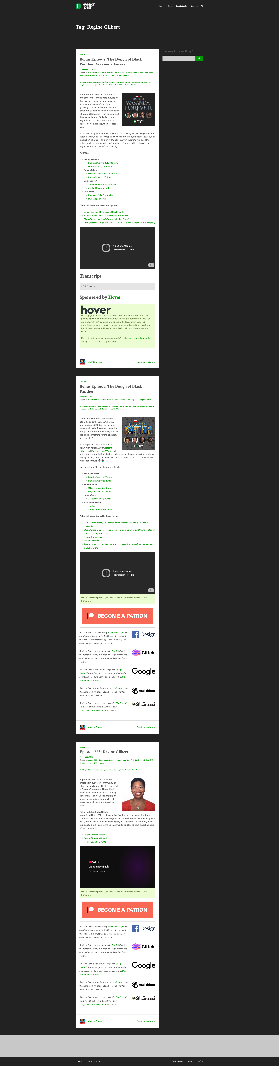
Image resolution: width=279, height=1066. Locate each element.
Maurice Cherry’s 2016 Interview (103, 163)
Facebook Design (116, 632)
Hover (114, 297)
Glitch (114, 651)
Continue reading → (146, 362)
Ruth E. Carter (97, 75)
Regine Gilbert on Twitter (99, 491)
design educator (105, 760)
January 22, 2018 (86, 757)
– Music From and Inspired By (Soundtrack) (119, 222)
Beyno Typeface (91, 540)
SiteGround (121, 703)
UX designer (99, 763)
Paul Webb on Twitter (98, 198)
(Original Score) (106, 219)
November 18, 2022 (87, 69)
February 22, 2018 (86, 396)
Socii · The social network (100, 509)
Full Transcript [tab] (89, 286)
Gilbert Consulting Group (99, 488)
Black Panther (93, 72)
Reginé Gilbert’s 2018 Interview (102, 173)
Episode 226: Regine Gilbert (104, 751)
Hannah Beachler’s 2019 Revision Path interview (106, 215)
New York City (132, 760)
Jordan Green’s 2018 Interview (102, 184)
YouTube (200, 1061)
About (170, 6)
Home (161, 6)
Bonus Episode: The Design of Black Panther (104, 212)
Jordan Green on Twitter (99, 188)
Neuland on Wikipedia (94, 537)
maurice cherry (132, 72)
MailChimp (117, 688)
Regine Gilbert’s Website (95, 834)
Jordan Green (119, 72)
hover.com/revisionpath (137, 338)
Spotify (190, 1061)
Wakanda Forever (122, 75)
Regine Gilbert (85, 75)
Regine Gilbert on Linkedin (96, 838)
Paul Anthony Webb (101, 451)
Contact (194, 6)
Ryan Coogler (108, 75)
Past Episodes (181, 6)
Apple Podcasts (177, 1061)
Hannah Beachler (107, 72)
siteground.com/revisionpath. (93, 710)
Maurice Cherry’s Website (100, 477)
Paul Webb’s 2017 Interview (100, 195)
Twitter (91, 506)
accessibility (93, 760)
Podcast (83, 55)
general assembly (119, 760)
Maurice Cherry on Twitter (100, 166)
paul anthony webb (145, 72)
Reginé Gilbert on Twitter (99, 177)
